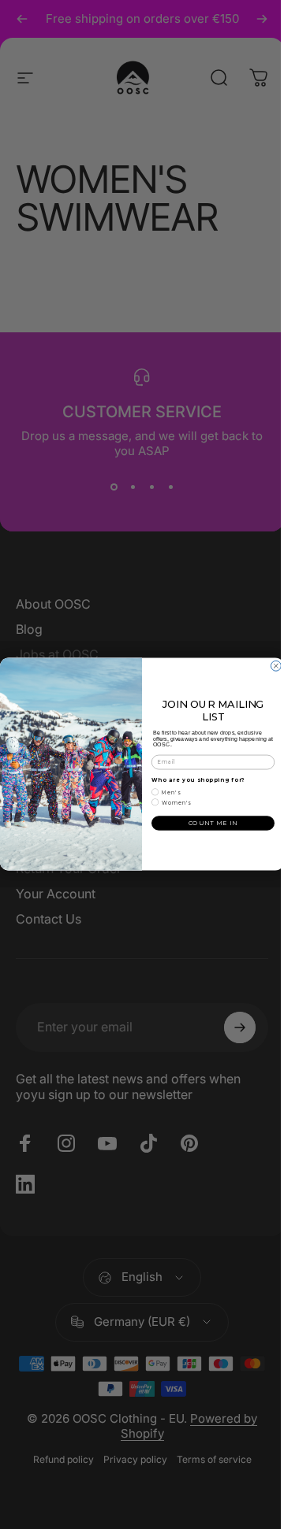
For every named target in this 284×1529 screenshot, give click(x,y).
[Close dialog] (276, 666)
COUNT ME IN (213, 823)
